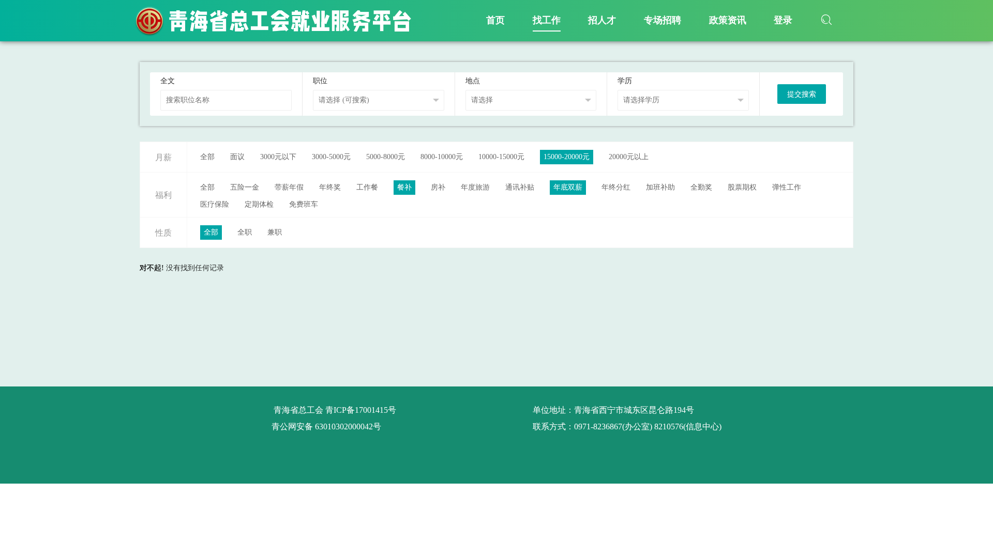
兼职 (274, 232)
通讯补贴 (519, 187)
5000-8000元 (385, 157)
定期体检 (259, 204)
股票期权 (742, 187)
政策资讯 (727, 20)
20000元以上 (629, 157)
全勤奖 (701, 187)
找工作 (547, 20)
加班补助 (660, 187)
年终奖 (330, 187)
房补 (438, 187)
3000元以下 (278, 157)
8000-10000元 (441, 157)
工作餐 (367, 187)
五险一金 (244, 187)
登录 (783, 20)
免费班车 (303, 204)
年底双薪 (567, 187)
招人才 (602, 20)
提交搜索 (801, 94)
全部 (207, 157)
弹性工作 (786, 187)
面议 (237, 157)
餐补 (404, 187)
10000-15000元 (501, 157)
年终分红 (615, 187)
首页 (495, 20)
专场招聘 (662, 20)
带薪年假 (289, 187)
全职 (244, 232)
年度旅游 (475, 187)
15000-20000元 (567, 157)
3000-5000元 (331, 157)
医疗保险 (214, 204)
